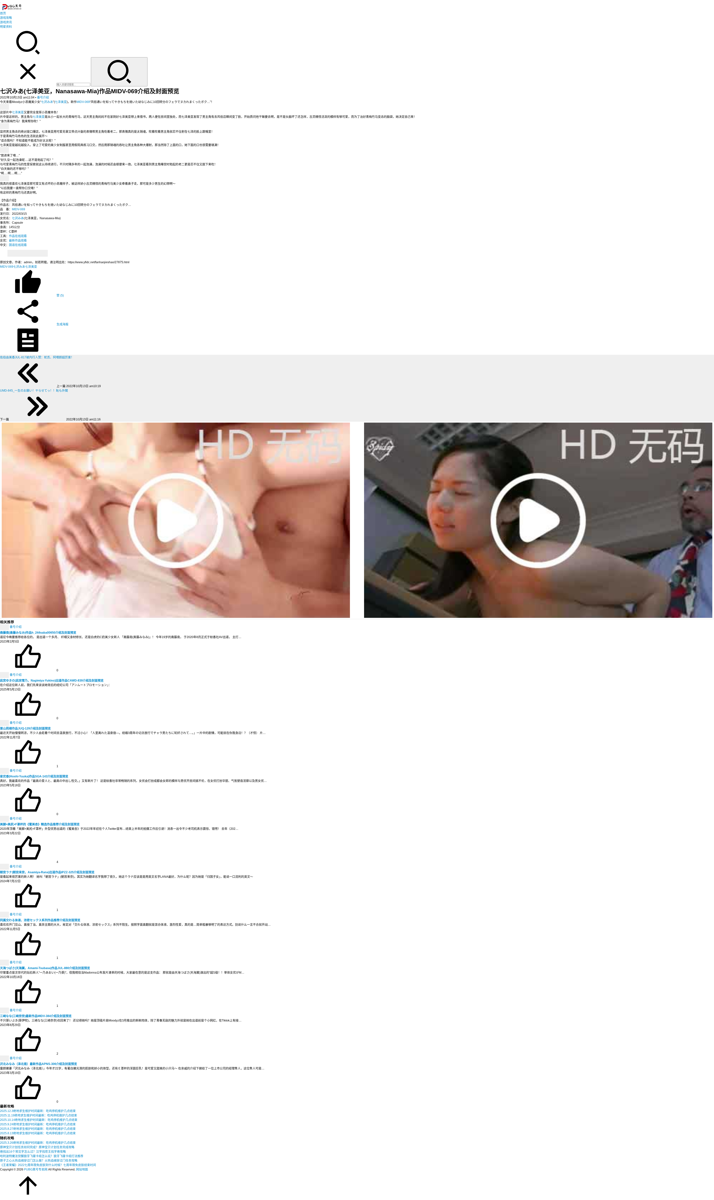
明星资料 (6, 26)
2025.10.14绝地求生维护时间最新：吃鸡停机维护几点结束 (38, 1119)
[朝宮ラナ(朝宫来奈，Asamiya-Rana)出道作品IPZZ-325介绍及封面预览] (5, 866)
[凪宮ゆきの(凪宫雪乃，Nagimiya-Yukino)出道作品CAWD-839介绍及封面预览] (5, 674)
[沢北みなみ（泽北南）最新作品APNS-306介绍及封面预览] (5, 1058)
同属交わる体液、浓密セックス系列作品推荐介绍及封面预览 (40, 920)
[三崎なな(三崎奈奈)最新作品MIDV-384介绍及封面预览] (5, 1010)
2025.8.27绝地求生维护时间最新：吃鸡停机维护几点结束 (38, 1128)
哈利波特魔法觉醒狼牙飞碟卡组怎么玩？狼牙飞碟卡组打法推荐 (41, 1156)
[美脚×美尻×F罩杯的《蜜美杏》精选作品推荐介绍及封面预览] (5, 818)
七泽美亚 (61, 101)
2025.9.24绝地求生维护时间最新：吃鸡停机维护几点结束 (38, 1124)
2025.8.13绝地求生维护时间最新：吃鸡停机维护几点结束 (38, 1133)
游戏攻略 (6, 17)
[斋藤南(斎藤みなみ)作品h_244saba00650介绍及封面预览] (5, 626)
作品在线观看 (18, 236)
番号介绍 (43, 97)
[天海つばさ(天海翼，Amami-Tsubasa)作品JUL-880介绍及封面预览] (5, 962)
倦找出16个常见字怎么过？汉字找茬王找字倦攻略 (33, 1151)
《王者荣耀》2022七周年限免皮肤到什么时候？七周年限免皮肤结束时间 (48, 1165)
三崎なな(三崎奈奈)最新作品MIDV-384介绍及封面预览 (36, 1016)
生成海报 (62, 324)
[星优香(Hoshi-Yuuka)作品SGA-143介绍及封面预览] (5, 770)
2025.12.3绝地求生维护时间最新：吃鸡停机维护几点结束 (38, 1111)
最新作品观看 (18, 240)
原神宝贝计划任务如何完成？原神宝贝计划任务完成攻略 (37, 1147)
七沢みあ (47, 101)
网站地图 (82, 1169)
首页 (3, 13)
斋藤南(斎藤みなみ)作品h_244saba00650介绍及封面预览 (38, 632)
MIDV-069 (83, 101)
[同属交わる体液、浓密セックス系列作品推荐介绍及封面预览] (5, 914)
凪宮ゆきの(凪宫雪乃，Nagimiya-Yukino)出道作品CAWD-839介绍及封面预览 (52, 680)
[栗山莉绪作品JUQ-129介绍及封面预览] (5, 722)
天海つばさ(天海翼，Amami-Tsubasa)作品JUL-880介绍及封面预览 (45, 968)
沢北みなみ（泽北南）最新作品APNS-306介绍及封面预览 (38, 1064)
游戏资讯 (6, 22)
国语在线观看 (18, 245)
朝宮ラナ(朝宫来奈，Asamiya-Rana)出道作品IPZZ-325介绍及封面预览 (47, 872)
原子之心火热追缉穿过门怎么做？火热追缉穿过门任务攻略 (38, 1160)
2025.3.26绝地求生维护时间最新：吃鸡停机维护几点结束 (38, 1142)
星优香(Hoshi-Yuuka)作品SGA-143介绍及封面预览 (34, 776)
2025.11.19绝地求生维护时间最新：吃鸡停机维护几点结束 (38, 1115)
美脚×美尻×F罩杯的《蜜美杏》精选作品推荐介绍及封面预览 (40, 824)
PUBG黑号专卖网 (35, 1169)
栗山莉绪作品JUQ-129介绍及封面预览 (25, 728)
